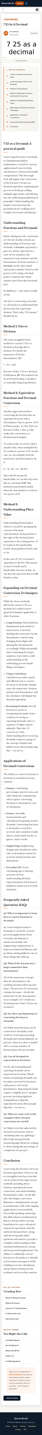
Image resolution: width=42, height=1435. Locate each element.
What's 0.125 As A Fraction (15, 1298)
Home (8, 1426)
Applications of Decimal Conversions (18, 116)
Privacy (18, 1429)
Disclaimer (32, 1426)
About (15, 1426)
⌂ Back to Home (12, 1398)
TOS (25, 1429)
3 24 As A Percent (12, 1319)
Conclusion (14, 127)
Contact (23, 1426)
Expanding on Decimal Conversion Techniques (22, 109)
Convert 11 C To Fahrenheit (16, 1308)
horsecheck (8, 3)
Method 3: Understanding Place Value (21, 102)
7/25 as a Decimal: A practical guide (21, 75)
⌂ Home (19, 3)
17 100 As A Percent (12, 1313)
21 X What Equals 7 (12, 1340)
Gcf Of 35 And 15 (11, 1345)
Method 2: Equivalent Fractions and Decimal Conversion (21, 94)
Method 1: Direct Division (19, 89)
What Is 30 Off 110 (12, 1351)
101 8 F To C (9, 1356)
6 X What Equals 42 (12, 1361)
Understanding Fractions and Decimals (21, 83)
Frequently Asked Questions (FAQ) (22, 122)
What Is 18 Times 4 (12, 1303)
